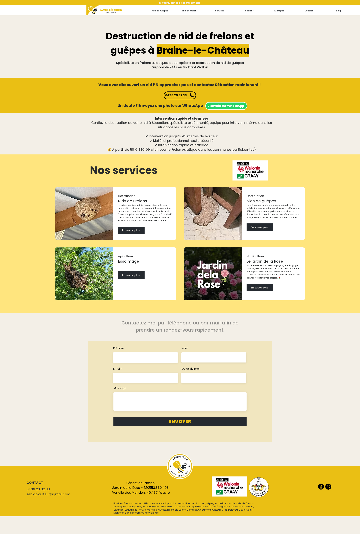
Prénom (118, 348)
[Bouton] (110, 10)
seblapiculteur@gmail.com (48, 494)
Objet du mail (191, 368)
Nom (185, 348)
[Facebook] (321, 487)
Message (120, 388)
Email (116, 368)
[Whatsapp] (328, 487)
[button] (249, 10)
